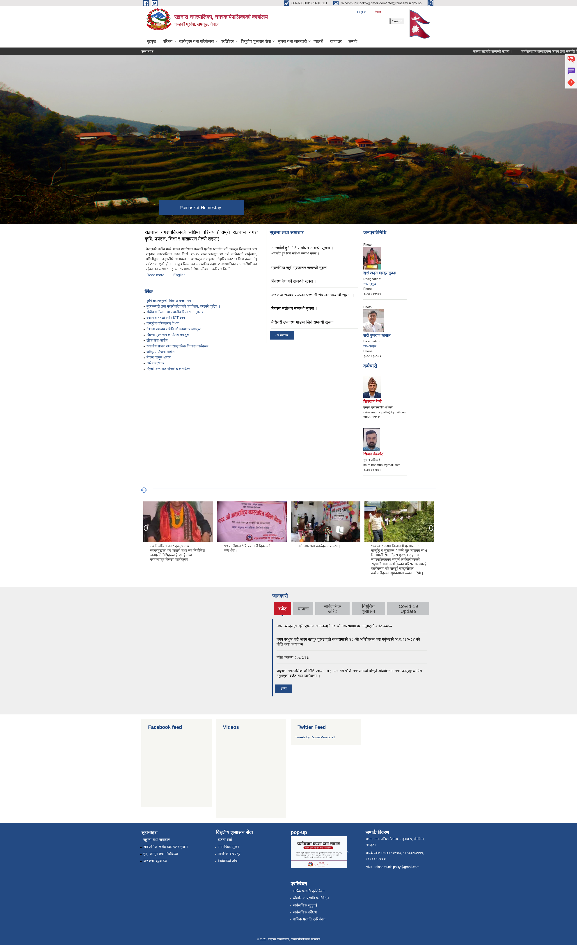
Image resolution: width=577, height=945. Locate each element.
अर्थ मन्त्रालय (155, 363)
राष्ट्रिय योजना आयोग (160, 352)
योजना (303, 608)
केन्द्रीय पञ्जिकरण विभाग (163, 323)
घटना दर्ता (225, 840)
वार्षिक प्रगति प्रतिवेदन (309, 891)
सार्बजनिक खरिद (332, 609)
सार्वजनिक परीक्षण (305, 912)
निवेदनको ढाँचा (228, 861)
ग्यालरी (318, 41)
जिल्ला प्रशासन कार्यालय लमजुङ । (169, 335)
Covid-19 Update (408, 609)
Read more (155, 275)
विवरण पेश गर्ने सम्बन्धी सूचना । (294, 281)
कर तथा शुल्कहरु (155, 861)
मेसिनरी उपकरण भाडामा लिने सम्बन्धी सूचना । (304, 322)
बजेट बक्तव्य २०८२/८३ (293, 657)
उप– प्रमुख (369, 346)
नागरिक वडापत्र (229, 854)
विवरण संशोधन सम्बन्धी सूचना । (294, 308)
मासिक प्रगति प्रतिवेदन (309, 919)
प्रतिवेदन (227, 41)
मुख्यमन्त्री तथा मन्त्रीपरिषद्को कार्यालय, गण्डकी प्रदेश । (183, 306)
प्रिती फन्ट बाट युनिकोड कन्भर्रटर (168, 369)
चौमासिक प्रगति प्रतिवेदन (311, 898)
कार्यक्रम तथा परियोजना (196, 41)
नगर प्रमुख (369, 284)
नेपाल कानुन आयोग (159, 357)
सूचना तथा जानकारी (292, 41)
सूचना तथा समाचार (156, 840)
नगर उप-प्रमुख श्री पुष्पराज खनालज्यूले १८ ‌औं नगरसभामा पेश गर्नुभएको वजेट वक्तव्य (334, 626)
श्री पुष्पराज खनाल (377, 335)
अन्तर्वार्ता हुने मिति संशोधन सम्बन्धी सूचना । (302, 248)
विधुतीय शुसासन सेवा (256, 41)
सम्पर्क (352, 41)
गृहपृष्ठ (151, 41)
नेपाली (378, 12)
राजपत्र (336, 41)
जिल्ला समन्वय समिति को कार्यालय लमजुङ (174, 329)
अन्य (283, 689)
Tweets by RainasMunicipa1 (315, 737)
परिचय (167, 41)
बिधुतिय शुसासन (368, 609)
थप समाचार (281, 335)
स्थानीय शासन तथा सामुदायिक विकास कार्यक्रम (177, 346)
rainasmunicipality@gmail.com (396, 867)
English (361, 12)
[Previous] (146, 528)
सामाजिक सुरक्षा (228, 847)
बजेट (282, 610)
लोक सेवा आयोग (157, 340)
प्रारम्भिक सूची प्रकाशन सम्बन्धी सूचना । (301, 267)
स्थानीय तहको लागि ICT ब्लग (166, 318)
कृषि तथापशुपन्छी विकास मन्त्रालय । (170, 301)
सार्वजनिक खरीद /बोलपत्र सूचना (165, 847)
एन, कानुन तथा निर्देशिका (160, 854)
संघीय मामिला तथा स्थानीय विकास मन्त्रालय (175, 312)
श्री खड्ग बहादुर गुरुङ (379, 273)
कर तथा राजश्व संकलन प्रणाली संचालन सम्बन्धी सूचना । (312, 295)
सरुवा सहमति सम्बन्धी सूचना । (464, 51)
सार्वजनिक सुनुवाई (305, 905)
